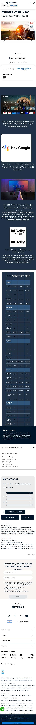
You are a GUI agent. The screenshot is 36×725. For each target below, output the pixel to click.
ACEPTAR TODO (18, 723)
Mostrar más (30, 533)
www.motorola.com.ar (21, 708)
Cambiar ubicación (23, 621)
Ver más (3, 720)
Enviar (18, 596)
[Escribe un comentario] (24, 69)
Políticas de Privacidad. (22, 585)
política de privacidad (23, 718)
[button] (4, 77)
